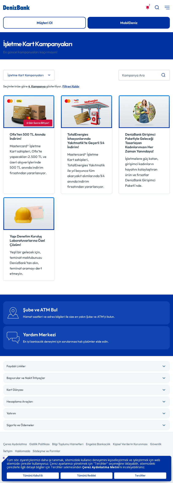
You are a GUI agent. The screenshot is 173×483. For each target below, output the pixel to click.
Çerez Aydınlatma (15, 444)
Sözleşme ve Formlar (46, 451)
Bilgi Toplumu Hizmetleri (67, 444)
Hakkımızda (22, 451)
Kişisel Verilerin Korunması (130, 444)
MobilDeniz (128, 23)
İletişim (7, 451)
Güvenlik (155, 444)
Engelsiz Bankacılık (98, 444)
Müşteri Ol (45, 23)
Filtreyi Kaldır (71, 86)
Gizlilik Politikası (39, 444)
